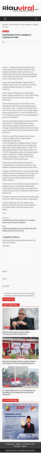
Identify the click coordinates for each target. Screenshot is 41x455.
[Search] (36, 19)
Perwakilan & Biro (28, 444)
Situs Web (5, 286)
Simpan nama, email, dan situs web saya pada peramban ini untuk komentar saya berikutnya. (19, 295)
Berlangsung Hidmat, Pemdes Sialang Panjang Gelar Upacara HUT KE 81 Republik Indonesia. (20, 348)
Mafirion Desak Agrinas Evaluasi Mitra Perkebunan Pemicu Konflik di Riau (20, 319)
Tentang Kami (10, 444)
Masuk (24, 446)
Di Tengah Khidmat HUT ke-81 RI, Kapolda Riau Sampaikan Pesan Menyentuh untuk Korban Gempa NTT (20, 377)
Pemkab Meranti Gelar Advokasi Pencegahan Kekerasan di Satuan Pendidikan (18, 220)
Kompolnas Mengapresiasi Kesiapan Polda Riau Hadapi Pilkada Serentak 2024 (19, 228)
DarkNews (22, 450)
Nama (4, 271)
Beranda (5, 25)
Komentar (6, 246)
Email (4, 279)
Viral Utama (5, 31)
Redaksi (18, 444)
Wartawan (17, 446)
